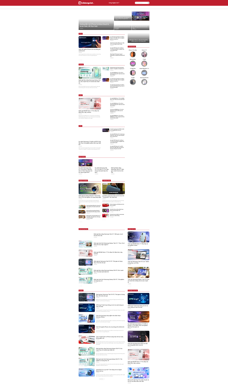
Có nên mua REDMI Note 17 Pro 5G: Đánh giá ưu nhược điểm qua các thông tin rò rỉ (117, 110)
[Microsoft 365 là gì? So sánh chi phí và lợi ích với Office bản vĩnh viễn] (138, 372)
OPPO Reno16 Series (109, 126)
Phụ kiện (116, 229)
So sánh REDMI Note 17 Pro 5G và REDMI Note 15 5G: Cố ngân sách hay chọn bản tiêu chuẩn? (117, 116)
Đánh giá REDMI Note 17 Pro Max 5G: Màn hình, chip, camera (89, 111)
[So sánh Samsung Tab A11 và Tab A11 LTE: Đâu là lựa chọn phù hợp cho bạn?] (123, 25)
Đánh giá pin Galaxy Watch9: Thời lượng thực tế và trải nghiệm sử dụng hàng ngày (90, 196)
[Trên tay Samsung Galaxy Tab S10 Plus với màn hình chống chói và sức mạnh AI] (138, 272)
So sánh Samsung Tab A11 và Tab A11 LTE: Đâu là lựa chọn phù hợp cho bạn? (102, 170)
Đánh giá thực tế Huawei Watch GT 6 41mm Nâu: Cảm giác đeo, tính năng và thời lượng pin (93, 217)
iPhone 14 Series (115, 33)
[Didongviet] (86, 3)
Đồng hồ (103, 229)
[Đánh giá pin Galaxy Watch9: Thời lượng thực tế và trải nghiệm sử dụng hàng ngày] (90, 188)
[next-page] (81, 60)
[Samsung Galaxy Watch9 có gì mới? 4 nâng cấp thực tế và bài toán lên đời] (82, 206)
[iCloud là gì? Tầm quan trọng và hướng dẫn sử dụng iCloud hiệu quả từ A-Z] (105, 55)
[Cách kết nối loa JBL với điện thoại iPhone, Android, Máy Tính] (105, 210)
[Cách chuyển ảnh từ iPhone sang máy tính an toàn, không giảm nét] (87, 339)
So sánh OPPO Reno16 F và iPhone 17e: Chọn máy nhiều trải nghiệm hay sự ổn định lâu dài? (117, 49)
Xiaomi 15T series (95, 95)
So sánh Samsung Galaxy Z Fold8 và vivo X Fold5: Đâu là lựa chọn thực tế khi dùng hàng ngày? (117, 86)
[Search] (148, 3)
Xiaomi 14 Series (103, 95)
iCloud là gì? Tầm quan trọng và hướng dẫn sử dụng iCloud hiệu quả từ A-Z (117, 55)
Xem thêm (101, 378)
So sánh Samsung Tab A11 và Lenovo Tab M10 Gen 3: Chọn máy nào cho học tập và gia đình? (85, 170)
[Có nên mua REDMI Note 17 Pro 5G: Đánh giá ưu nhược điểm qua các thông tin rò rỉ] (105, 110)
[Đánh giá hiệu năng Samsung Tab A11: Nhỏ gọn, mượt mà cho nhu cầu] (140, 25)
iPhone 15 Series (107, 33)
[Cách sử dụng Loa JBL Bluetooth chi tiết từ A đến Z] (105, 205)
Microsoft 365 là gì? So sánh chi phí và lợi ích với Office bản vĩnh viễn (138, 380)
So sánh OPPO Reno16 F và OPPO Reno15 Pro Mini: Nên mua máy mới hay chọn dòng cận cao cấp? (117, 147)
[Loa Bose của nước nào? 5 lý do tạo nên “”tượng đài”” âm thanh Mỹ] (113, 188)
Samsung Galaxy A (121, 62)
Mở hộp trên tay (131, 229)
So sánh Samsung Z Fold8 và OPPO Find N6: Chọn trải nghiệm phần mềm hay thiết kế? (90, 143)
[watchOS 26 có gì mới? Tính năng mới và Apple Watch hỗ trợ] (87, 372)
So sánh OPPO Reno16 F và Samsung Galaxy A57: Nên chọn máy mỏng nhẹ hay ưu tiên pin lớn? (117, 135)
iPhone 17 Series (92, 33)
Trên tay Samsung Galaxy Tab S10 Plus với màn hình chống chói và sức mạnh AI (138, 281)
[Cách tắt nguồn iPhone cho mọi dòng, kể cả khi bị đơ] (90, 42)
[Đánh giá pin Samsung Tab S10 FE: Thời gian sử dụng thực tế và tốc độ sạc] (86, 262)
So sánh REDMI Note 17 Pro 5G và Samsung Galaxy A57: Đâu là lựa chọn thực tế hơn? (117, 73)
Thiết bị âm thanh (110, 229)
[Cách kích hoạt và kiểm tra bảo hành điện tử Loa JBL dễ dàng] (105, 215)
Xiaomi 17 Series (87, 95)
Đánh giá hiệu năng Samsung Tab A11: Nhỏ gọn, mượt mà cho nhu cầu (117, 170)
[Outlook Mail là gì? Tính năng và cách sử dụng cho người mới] (123, 16)
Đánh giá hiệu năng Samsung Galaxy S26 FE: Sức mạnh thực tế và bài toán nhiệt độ (90, 81)
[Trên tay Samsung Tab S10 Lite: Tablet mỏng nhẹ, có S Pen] (138, 254)
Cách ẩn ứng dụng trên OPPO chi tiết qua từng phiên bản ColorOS (138, 344)
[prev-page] (79, 60)
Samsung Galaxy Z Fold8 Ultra (111, 62)
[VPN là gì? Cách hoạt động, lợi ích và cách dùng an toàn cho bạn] (87, 308)
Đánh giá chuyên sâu (83, 229)
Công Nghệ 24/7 (114, 3)
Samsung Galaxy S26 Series (89, 62)
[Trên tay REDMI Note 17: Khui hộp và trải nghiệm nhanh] (138, 237)
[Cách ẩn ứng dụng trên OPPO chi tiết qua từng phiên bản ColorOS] (105, 130)
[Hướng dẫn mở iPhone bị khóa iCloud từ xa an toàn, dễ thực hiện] (96, 21)
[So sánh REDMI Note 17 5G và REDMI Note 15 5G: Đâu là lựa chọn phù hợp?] (105, 99)
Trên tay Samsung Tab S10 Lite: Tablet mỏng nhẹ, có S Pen (138, 262)
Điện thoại (92, 229)
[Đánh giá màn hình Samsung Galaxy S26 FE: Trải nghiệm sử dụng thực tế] (105, 68)
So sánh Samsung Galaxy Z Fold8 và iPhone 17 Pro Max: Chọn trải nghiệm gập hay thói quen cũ (117, 38)
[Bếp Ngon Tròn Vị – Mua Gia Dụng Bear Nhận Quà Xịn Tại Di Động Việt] (138, 38)
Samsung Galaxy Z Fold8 (100, 62)
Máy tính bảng (98, 229)
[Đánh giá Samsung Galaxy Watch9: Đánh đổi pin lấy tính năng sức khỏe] (82, 211)
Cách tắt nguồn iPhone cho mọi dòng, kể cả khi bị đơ (110, 327)
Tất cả (87, 33)
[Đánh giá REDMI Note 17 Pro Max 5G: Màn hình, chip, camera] (90, 103)
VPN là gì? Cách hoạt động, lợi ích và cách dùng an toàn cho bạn (138, 306)
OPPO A (116, 126)
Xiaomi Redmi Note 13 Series (113, 95)
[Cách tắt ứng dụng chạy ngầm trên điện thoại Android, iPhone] (87, 318)
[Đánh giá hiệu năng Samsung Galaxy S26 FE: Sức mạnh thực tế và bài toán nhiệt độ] (90, 73)
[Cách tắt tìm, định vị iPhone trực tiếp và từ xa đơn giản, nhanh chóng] (105, 44)
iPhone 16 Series (100, 33)
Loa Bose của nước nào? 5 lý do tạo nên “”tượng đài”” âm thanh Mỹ (113, 196)
